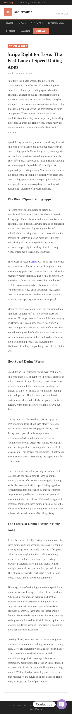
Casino (25, 30)
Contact (41, 30)
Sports (11, 30)
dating (32, 261)
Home (9, 23)
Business (37, 23)
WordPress (36, 709)
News (22, 23)
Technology (56, 23)
